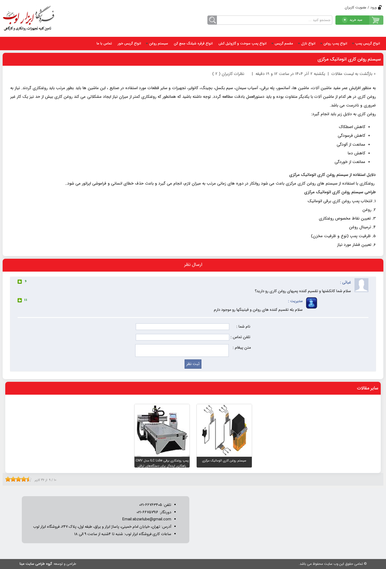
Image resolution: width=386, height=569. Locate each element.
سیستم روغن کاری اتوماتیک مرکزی (349, 59)
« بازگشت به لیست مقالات (353, 74)
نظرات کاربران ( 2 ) (228, 74)
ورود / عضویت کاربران (361, 7)
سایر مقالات (367, 388)
